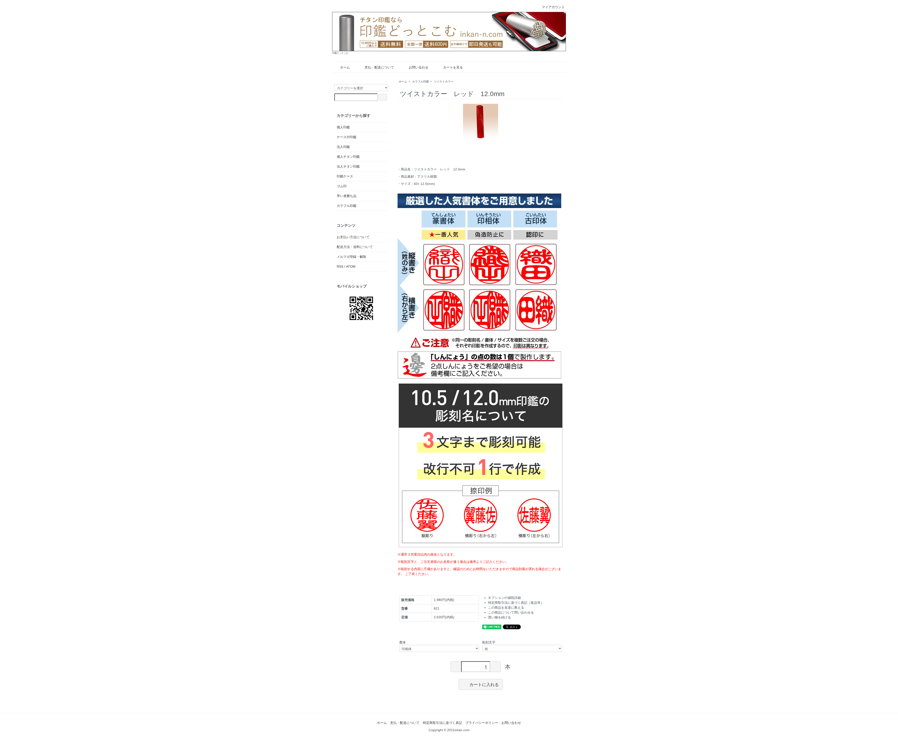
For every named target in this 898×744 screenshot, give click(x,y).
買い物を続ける (499, 617)
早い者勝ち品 (346, 196)
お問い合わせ (418, 67)
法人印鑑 (343, 147)
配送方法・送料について (355, 247)
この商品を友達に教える (506, 607)
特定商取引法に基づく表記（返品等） (516, 602)
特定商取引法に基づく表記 (442, 723)
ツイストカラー (443, 81)
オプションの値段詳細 (504, 598)
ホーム (345, 67)
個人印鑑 (343, 127)
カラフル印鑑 (420, 81)
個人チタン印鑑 (348, 156)
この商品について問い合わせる (511, 612)
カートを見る (453, 67)
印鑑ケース (345, 176)
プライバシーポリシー (481, 723)
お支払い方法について (353, 237)
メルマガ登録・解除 (351, 257)
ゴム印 (342, 186)
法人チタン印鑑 (348, 166)
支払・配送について (379, 67)
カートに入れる (484, 684)
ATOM (350, 266)
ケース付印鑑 (346, 137)
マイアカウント (553, 7)
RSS (340, 266)
